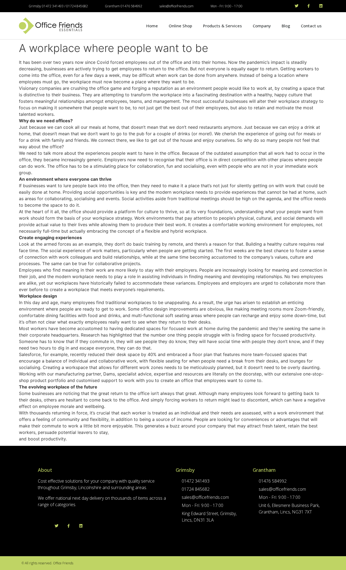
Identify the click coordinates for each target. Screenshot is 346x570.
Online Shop (180, 25)
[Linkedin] (321, 6)
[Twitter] (297, 6)
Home (152, 25)
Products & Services (222, 25)
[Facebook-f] (308, 6)
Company (262, 25)
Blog (286, 25)
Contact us (311, 25)
